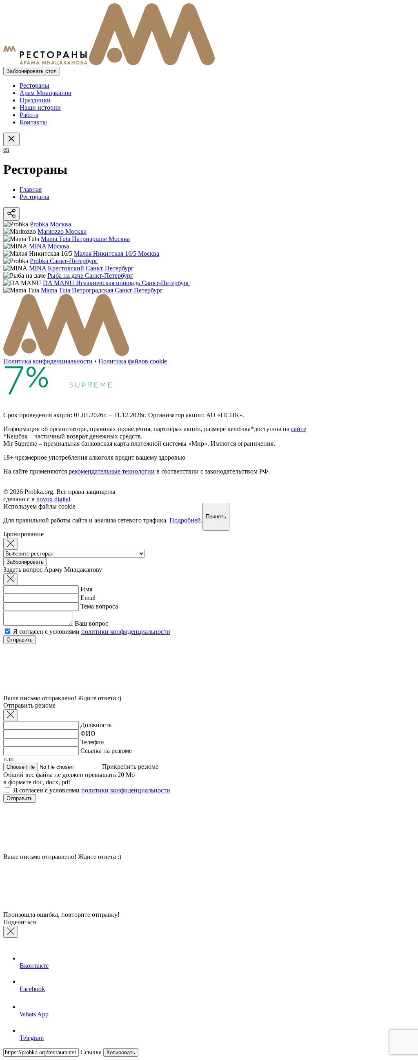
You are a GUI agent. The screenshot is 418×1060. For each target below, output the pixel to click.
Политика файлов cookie (132, 361)
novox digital (53, 499)
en (6, 149)
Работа (29, 114)
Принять (216, 516)
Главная (31, 189)
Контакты (33, 122)
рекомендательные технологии (112, 471)
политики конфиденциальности (125, 631)
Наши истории (40, 107)
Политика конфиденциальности (48, 361)
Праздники (35, 100)
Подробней (185, 520)
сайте (298, 428)
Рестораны (34, 85)
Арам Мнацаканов (45, 92)
